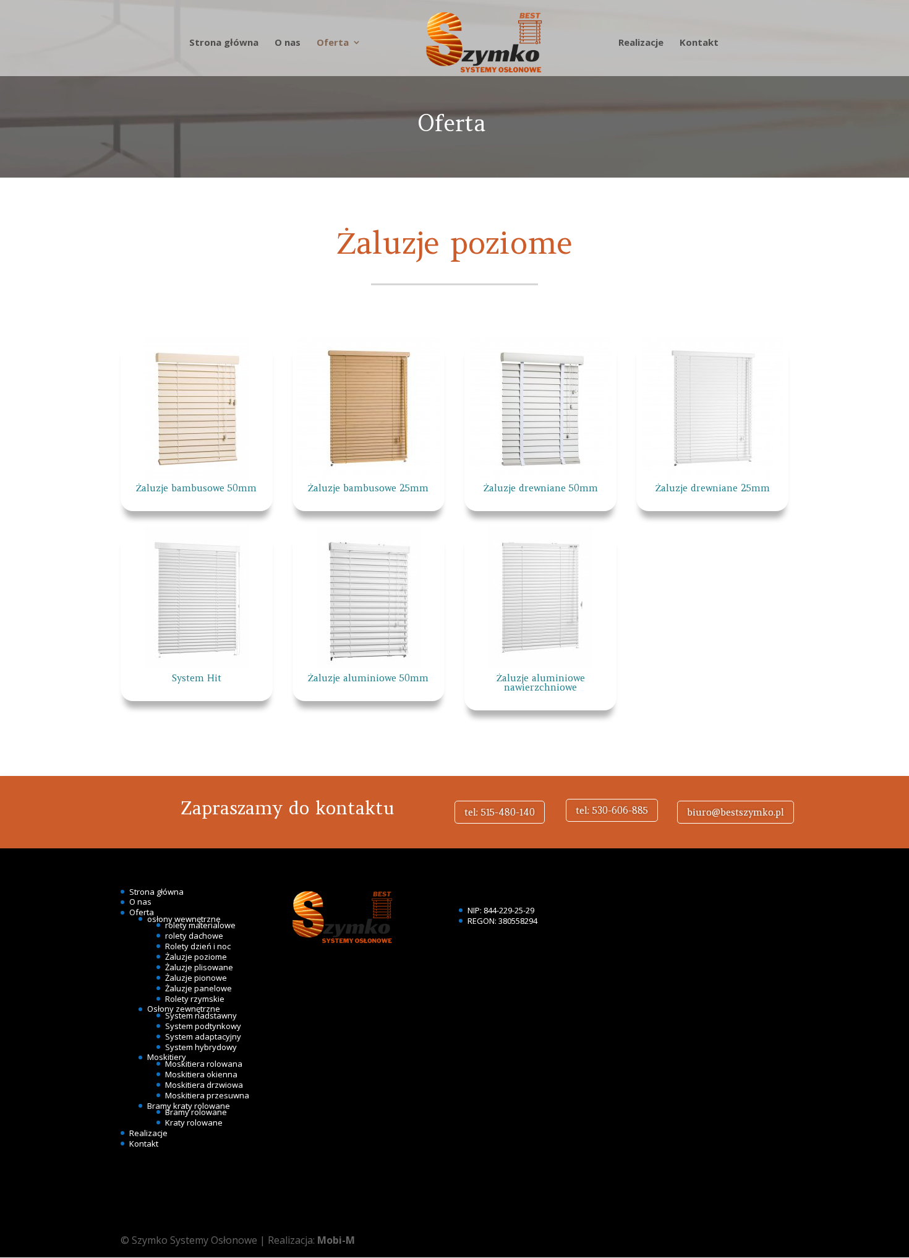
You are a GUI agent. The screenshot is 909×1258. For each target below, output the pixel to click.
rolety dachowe (194, 935)
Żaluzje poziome (196, 956)
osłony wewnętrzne (184, 918)
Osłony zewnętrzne (183, 1008)
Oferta (333, 43)
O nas (288, 43)
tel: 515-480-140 (499, 812)
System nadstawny (201, 1015)
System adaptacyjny (203, 1036)
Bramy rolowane (196, 1112)
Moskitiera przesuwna (207, 1095)
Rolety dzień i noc (198, 946)
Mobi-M (336, 1240)
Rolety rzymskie (194, 998)
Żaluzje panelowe (198, 988)
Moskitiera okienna (201, 1074)
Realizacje (641, 43)
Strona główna (223, 43)
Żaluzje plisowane (199, 967)
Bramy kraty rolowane (188, 1105)
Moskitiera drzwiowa (204, 1084)
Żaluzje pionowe (196, 977)
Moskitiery (166, 1056)
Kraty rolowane (194, 1122)
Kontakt (699, 43)
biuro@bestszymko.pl (735, 812)
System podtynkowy (203, 1026)
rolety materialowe (200, 925)
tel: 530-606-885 (612, 810)
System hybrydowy (201, 1047)
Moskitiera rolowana (203, 1063)
